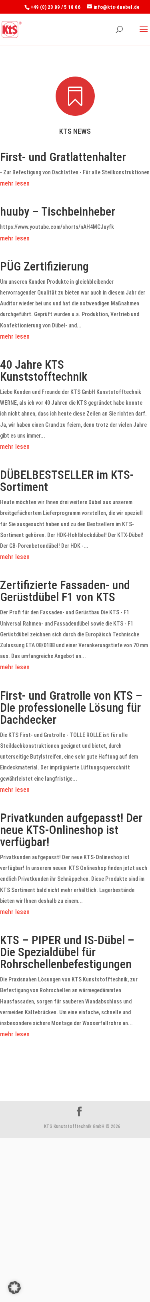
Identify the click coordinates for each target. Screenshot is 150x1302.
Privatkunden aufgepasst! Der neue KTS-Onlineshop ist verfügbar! (71, 830)
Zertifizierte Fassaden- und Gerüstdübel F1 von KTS (65, 591)
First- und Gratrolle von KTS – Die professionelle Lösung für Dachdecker (71, 707)
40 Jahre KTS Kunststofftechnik (43, 370)
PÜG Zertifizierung (44, 266)
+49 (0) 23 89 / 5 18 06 (55, 7)
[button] (14, 1287)
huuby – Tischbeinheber (57, 211)
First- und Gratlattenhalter (63, 157)
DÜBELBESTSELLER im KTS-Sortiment (67, 481)
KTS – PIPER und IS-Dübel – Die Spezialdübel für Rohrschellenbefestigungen (67, 952)
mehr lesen (15, 183)
